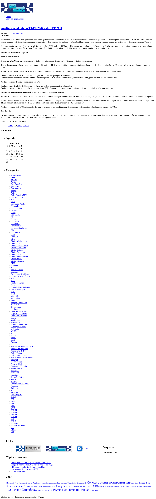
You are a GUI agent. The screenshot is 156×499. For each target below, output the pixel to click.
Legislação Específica (19, 314)
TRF (12, 419)
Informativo (15, 298)
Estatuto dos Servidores (20, 274)
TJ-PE (19, 126)
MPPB (13, 333)
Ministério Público (82, 486)
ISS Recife (15, 305)
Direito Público (16, 259)
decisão (142, 483)
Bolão (13, 202)
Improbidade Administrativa (47, 486)
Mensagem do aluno (18, 327)
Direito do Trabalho (18, 248)
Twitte (10, 126)
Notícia (13, 338)
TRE (59, 490)
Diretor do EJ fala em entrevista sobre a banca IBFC (31, 463)
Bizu (12, 199)
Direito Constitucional (19, 246)
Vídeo (13, 432)
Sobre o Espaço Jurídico (15, 19)
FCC (13, 278)
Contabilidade (16, 226)
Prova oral (15, 373)
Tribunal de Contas (18, 425)
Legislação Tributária (19, 316)
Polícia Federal (16, 353)
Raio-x (13, 379)
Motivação (15, 329)
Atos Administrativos (36, 483)
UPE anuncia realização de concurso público (28, 467)
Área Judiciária (16, 188)
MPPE (90, 486)
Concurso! (15, 221)
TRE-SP (14, 417)
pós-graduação (16, 362)
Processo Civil (16, 364)
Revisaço (14, 386)
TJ (48, 490)
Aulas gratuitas (54, 483)
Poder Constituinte (121, 486)
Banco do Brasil (17, 197)
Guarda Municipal (18, 289)
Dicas (13, 239)
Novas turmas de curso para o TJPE (24, 469)
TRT (12, 428)
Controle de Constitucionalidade (115, 482)
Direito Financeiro (18, 252)
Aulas (46, 483)
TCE (13, 399)
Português (14, 360)
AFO (13, 177)
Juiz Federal (15, 309)
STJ (45, 490)
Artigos (13, 191)
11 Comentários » (16, 33)
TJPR (13, 406)
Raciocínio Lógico (18, 377)
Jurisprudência (64, 486)
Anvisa (13, 182)
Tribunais (14, 423)
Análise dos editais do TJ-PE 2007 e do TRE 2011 (31, 28)
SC (12, 390)
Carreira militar (16, 208)
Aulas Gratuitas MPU (19, 195)
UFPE (13, 430)
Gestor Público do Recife (20, 287)
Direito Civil (15, 243)
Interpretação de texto (19, 303)
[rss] (80, 451)
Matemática (15, 322)
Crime (132, 483)
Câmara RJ (15, 206)
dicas (148, 483)
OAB (13, 340)
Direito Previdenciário (19, 256)
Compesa (14, 219)
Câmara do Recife (18, 204)
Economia (15, 265)
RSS (86, 448)
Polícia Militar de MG (19, 355)
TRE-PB (14, 410)
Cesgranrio (15, 210)
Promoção (15, 371)
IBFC (13, 292)
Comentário (63, 483)
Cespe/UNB (15, 215)
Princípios (139, 486)
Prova (8, 490)
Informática (15, 296)
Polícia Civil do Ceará (19, 349)
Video (96, 490)
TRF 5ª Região (83, 490)
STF (42, 490)
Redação (14, 382)
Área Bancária (16, 184)
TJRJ (13, 408)
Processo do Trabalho (19, 366)
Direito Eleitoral (17, 250)
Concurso (93, 482)
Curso (13, 235)
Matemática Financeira (19, 324)
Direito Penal (16, 254)
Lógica (13, 318)
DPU (13, 263)
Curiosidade (15, 232)
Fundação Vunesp (18, 283)
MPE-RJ (14, 331)
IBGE (13, 294)
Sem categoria (16, 395)
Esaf (12, 267)
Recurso (38, 490)
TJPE (13, 401)
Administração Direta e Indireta (15, 483)
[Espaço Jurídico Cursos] (28, 451)
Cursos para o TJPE (18, 471)
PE (12, 344)
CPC (13, 230)
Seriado (14, 397)
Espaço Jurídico (17, 270)
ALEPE (14, 180)
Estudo (33, 486)
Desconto (14, 237)
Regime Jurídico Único (20, 384)
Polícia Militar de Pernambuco (22, 357)
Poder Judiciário (131, 486)
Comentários (71, 483)
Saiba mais (15, 388)
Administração (16, 175)
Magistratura (15, 320)
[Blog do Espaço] (59, 451)
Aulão (13, 193)
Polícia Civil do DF (18, 351)
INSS (13, 300)
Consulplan (15, 224)
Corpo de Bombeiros (19, 228)
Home (8, 17)
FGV (13, 281)
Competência (82, 483)
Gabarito (14, 285)
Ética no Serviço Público (20, 276)
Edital (28, 486)
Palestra (14, 342)
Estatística (14, 272)
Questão (15, 490)
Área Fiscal (15, 186)
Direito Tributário (17, 261)
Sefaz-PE (14, 392)
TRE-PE (26, 126)
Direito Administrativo (19, 241)
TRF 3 (13, 421)
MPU (95, 486)
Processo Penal (16, 368)
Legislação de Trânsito (19, 311)
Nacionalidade (102, 486)
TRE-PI (14, 414)
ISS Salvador (16, 307)
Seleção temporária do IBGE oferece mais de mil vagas (32, 465)
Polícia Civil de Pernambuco (22, 346)
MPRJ (13, 335)
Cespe (13, 213)
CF (12, 217)
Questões (14, 375)
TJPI (12, 403)
